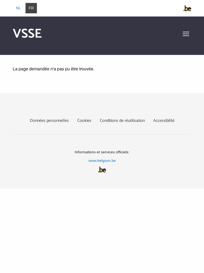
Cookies (84, 120)
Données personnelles (49, 120)
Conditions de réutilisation (122, 120)
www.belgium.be (102, 160)
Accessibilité (164, 120)
